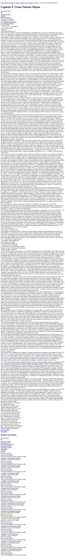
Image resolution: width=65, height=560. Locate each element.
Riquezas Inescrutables (27, 3)
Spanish (11, 3)
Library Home (4, 3)
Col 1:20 (32, 362)
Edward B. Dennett (8, 23)
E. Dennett (17, 3)
